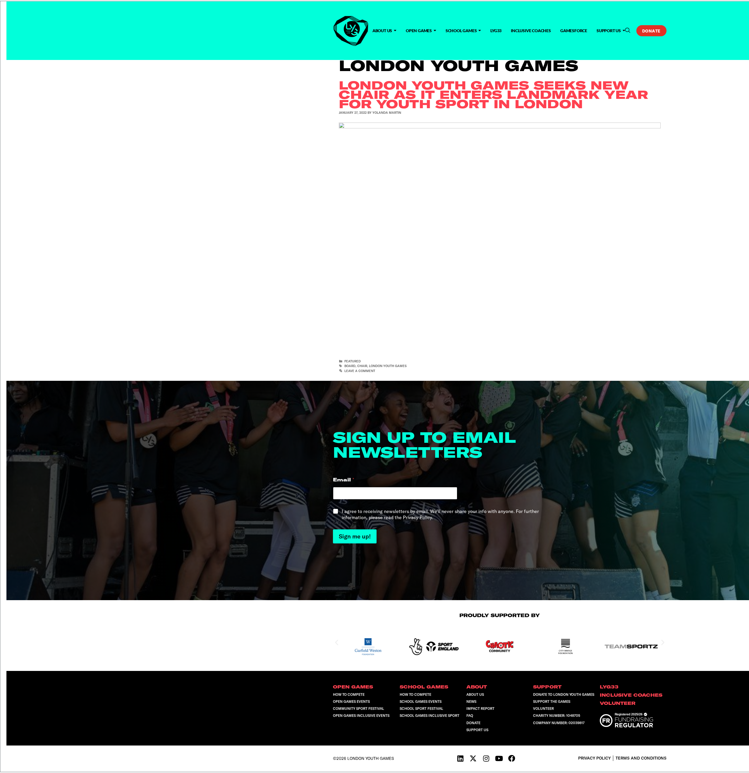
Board (349, 366)
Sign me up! (355, 536)
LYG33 (495, 30)
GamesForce (573, 30)
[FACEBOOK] (511, 758)
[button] (628, 30)
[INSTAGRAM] (485, 758)
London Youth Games (388, 366)
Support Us (609, 30)
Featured (352, 361)
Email (343, 480)
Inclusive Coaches (531, 30)
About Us (382, 30)
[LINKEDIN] (460, 758)
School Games (461, 30)
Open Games (419, 30)
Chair (362, 366)
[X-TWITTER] (473, 758)
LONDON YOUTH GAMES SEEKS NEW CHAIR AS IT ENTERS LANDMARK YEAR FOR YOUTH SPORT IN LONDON (493, 94)
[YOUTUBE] (498, 758)
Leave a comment (359, 371)
